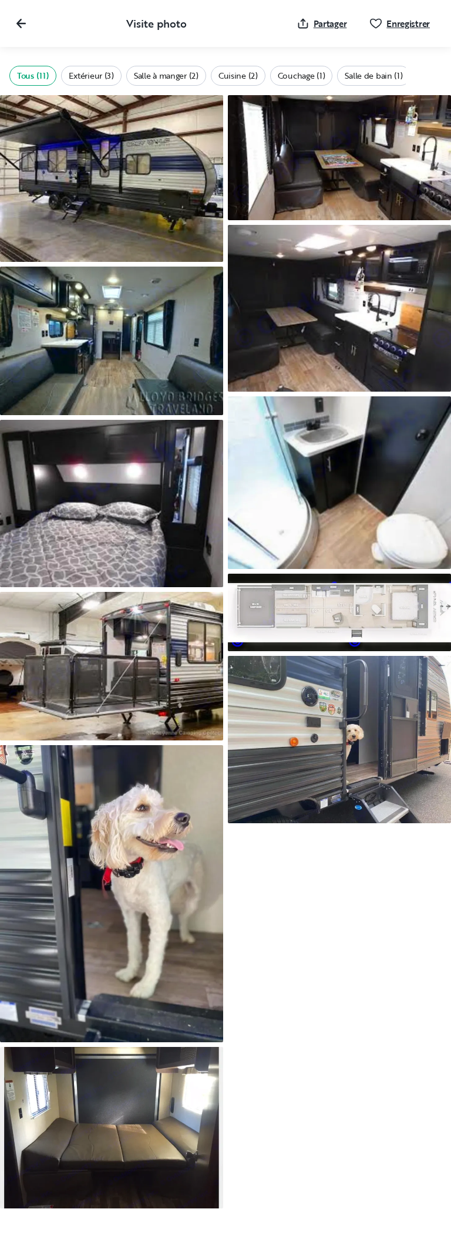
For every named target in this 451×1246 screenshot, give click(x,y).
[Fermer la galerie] (21, 23)
